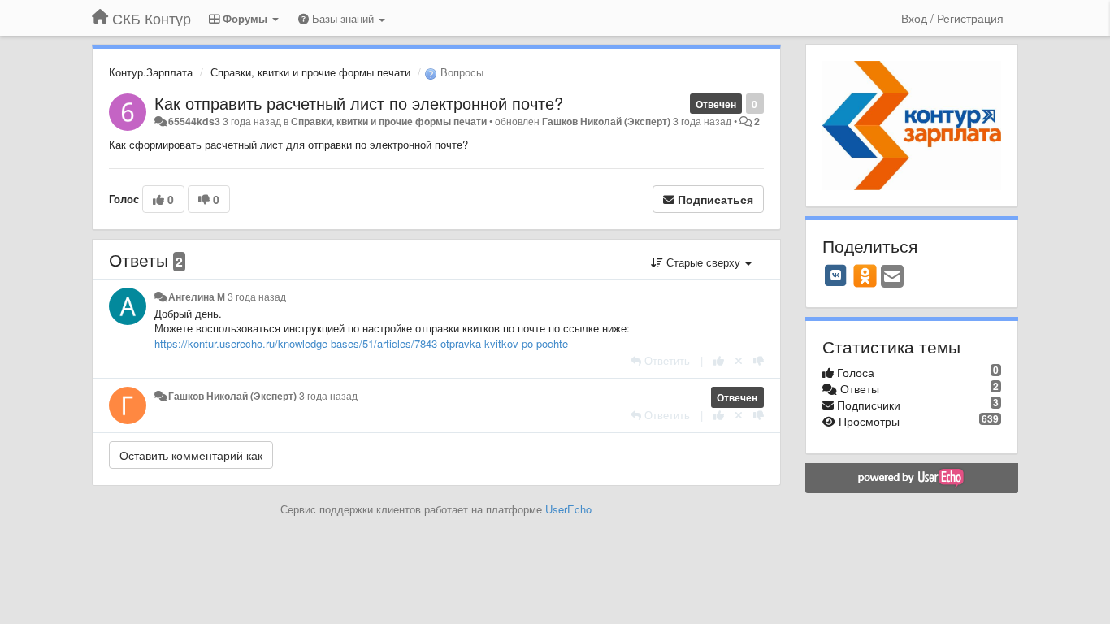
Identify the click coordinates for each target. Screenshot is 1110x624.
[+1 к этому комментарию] (718, 360)
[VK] (836, 275)
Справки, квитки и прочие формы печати (310, 72)
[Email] (892, 277)
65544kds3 (194, 121)
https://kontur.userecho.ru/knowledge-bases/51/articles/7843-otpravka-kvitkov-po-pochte (361, 343)
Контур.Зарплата (151, 72)
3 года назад (257, 296)
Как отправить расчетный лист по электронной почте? (358, 103)
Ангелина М (196, 296)
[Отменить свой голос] (739, 360)
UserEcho (568, 509)
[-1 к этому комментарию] (758, 360)
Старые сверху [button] (703, 262)
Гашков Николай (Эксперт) (606, 121)
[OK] (865, 275)
